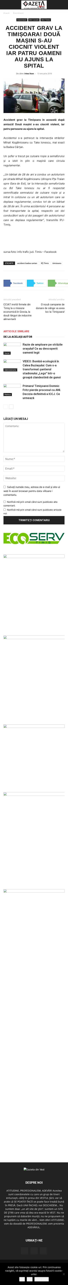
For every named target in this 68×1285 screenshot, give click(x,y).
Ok (22, 1279)
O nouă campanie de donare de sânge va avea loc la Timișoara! (50, 308)
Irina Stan (29, 73)
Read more (41, 1279)
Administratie (10, 370)
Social (7, 353)
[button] (5, 4)
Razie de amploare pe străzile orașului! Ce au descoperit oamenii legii (43, 348)
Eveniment (18, 13)
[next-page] (11, 407)
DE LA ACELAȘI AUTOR (17, 336)
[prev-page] (5, 407)
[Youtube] (43, 1250)
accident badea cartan (27, 263)
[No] (63, 1274)
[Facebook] (24, 1250)
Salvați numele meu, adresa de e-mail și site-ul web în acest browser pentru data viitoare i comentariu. (31, 490)
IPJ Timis (45, 263)
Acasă (6, 13)
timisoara (56, 263)
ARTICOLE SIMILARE (16, 331)
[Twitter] (34, 1250)
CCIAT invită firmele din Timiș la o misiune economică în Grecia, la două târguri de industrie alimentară (17, 312)
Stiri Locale (34, 20)
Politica (8, 394)
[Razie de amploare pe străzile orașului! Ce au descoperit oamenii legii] (12, 349)
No (29, 1279)
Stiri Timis (45, 20)
